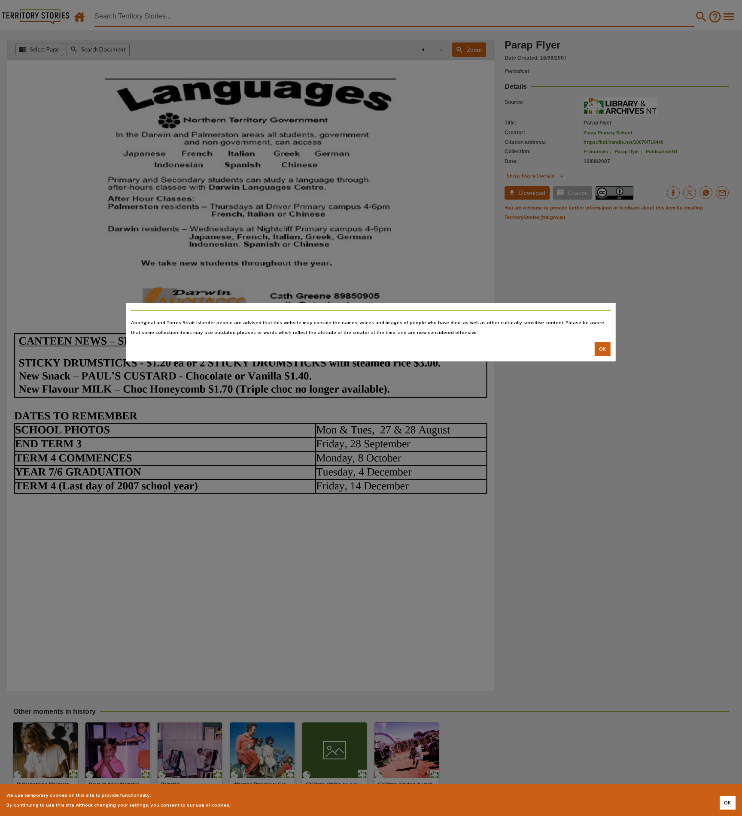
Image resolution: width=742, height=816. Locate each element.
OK (602, 349)
